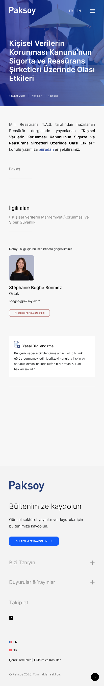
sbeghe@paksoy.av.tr (24, 301)
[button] (92, 11)
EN (79, 11)
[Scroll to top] (95, 676)
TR (71, 11)
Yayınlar (37, 95)
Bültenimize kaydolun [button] (31, 541)
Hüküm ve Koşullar (47, 660)
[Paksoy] (22, 11)
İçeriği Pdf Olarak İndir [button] (31, 313)
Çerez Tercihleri (20, 660)
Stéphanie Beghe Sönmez (35, 287)
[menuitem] (15, 642)
